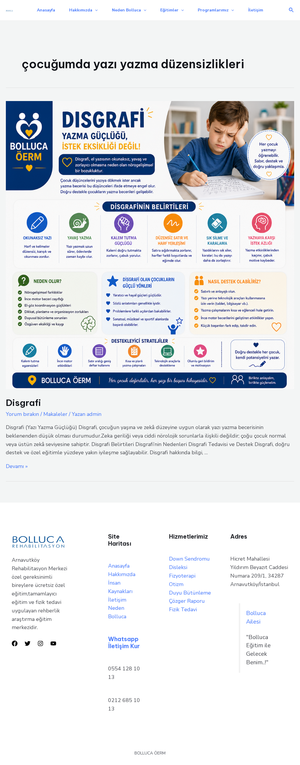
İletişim (255, 10)
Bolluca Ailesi (256, 617)
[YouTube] (53, 643)
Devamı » (17, 466)
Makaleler (55, 414)
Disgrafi (23, 402)
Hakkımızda (80, 10)
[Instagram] (40, 643)
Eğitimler (169, 10)
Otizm (176, 584)
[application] (95, 10)
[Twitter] (27, 643)
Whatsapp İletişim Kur (124, 642)
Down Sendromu (189, 558)
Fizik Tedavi (183, 609)
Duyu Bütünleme (190, 592)
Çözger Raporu (187, 601)
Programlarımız (213, 10)
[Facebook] (15, 643)
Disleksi (178, 567)
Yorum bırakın (22, 414)
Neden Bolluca (126, 10)
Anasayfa (46, 10)
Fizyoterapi (182, 575)
